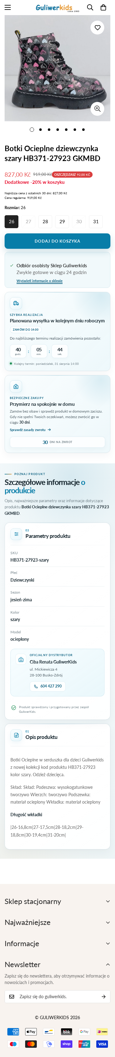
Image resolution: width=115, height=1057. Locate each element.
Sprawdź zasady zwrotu (27, 430)
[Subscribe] (103, 996)
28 (45, 221)
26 (11, 221)
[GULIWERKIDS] (57, 7)
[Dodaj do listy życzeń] (97, 27)
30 (79, 221)
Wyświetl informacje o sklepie (40, 281)
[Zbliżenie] (97, 109)
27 (28, 221)
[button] (103, 7)
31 (96, 221)
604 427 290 (51, 686)
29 (62, 221)
